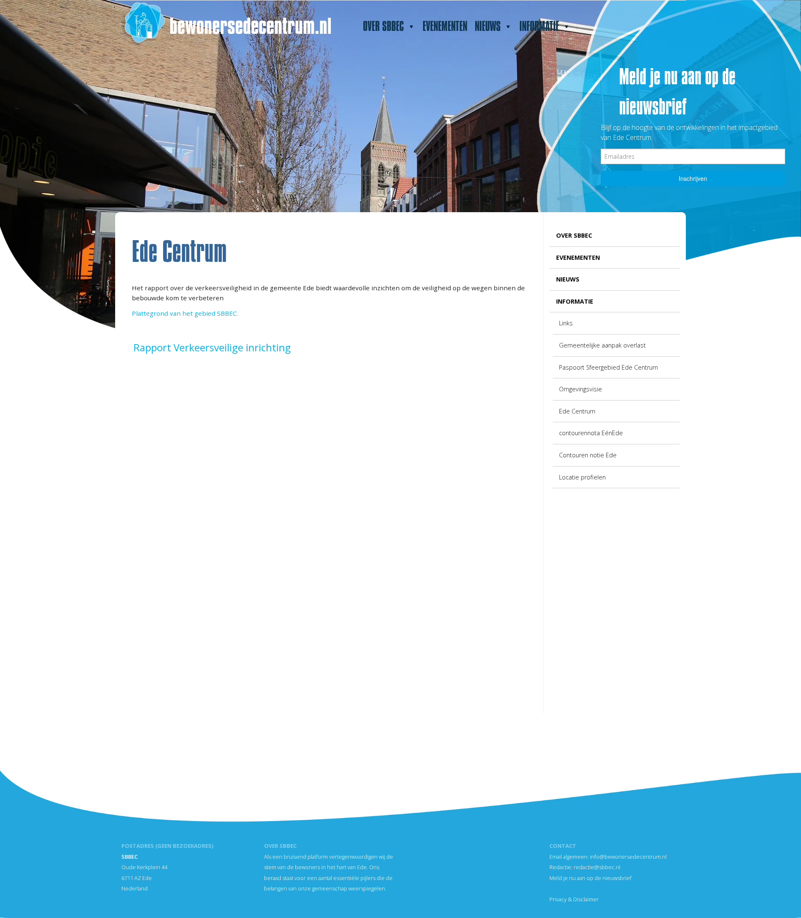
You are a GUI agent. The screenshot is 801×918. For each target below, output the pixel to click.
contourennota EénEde (591, 433)
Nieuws (486, 28)
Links (566, 323)
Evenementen (445, 26)
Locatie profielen (582, 477)
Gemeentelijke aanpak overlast (602, 345)
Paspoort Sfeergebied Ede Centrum (608, 367)
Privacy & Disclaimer (574, 899)
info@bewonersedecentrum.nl (628, 856)
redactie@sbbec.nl (597, 867)
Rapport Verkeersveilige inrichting (212, 347)
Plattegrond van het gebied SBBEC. (185, 313)
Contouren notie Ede (588, 455)
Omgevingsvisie (580, 389)
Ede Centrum (577, 411)
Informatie (537, 28)
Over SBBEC (381, 28)
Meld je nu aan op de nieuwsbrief (590, 878)
